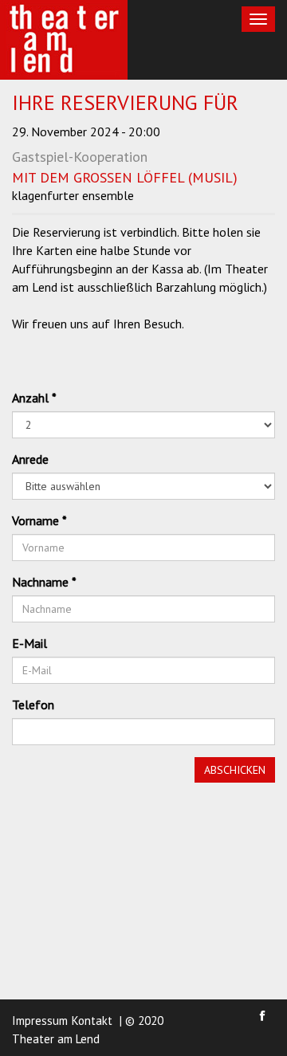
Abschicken (234, 770)
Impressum (40, 1020)
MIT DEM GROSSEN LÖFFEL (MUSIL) (125, 177)
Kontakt (92, 1020)
